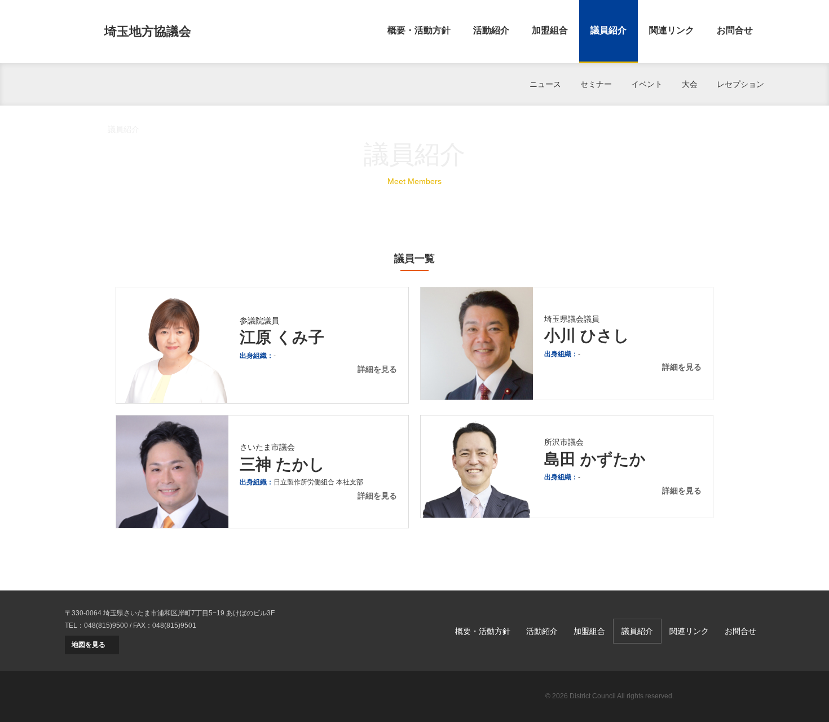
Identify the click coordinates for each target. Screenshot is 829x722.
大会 (690, 84)
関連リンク (671, 30)
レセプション (740, 84)
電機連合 (724, 696)
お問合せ (735, 30)
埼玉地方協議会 (147, 31)
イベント (647, 84)
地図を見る (88, 645)
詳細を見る (377, 369)
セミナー (596, 84)
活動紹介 (491, 30)
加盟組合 (550, 30)
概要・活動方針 (419, 30)
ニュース (545, 84)
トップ (77, 129)
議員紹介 (608, 30)
